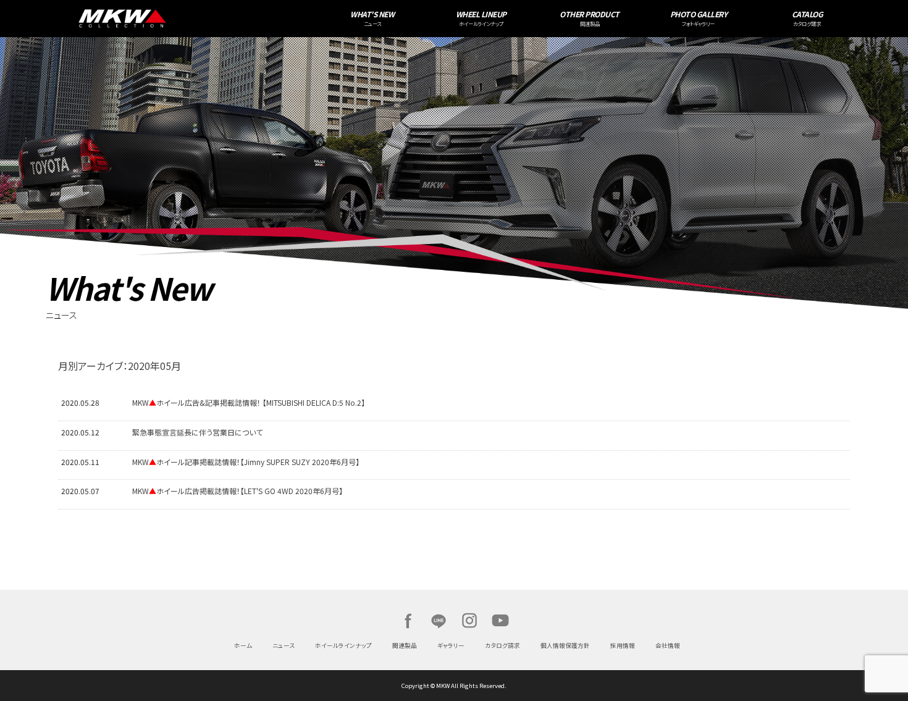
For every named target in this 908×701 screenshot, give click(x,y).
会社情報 (667, 645)
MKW (214, 18)
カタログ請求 (502, 645)
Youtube (500, 620)
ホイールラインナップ (343, 645)
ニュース (283, 645)
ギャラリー (451, 645)
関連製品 (404, 645)
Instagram (469, 620)
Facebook (407, 620)
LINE (438, 620)
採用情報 (622, 645)
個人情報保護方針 (565, 645)
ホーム (243, 645)
